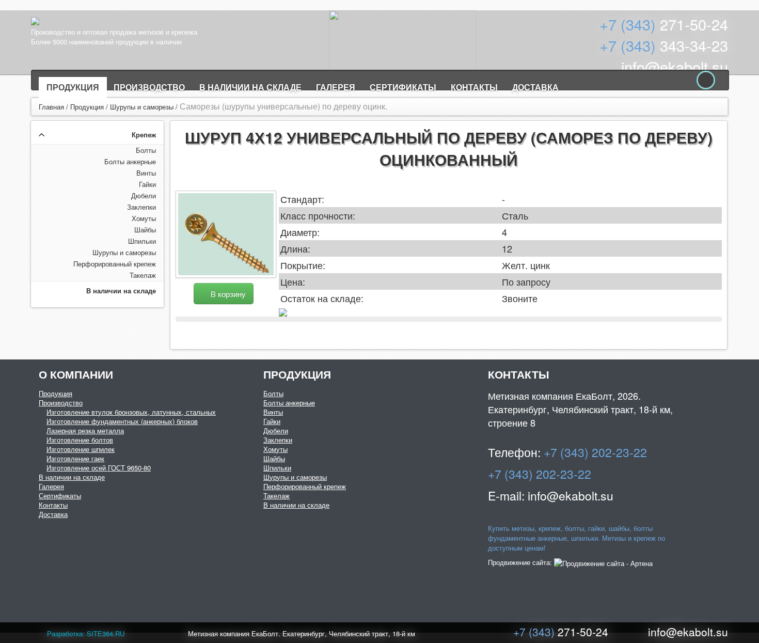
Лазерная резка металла (85, 430)
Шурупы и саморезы (141, 107)
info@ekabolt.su (674, 66)
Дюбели (143, 195)
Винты (146, 173)
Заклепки (141, 207)
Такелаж (143, 275)
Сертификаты (403, 87)
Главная (51, 107)
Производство (149, 87)
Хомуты (144, 218)
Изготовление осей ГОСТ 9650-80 (98, 468)
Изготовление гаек (75, 458)
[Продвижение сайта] (603, 562)
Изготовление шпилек (80, 449)
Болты (146, 150)
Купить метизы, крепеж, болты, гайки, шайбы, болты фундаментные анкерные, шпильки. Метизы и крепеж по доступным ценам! (576, 538)
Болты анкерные (130, 161)
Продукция (72, 87)
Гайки (147, 184)
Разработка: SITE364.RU (85, 633)
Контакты (474, 87)
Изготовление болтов (79, 440)
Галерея (335, 87)
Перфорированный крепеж (114, 264)
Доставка (535, 87)
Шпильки (142, 241)
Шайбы (145, 229)
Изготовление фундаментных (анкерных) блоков (122, 421)
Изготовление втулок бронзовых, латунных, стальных (131, 412)
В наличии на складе (250, 87)
